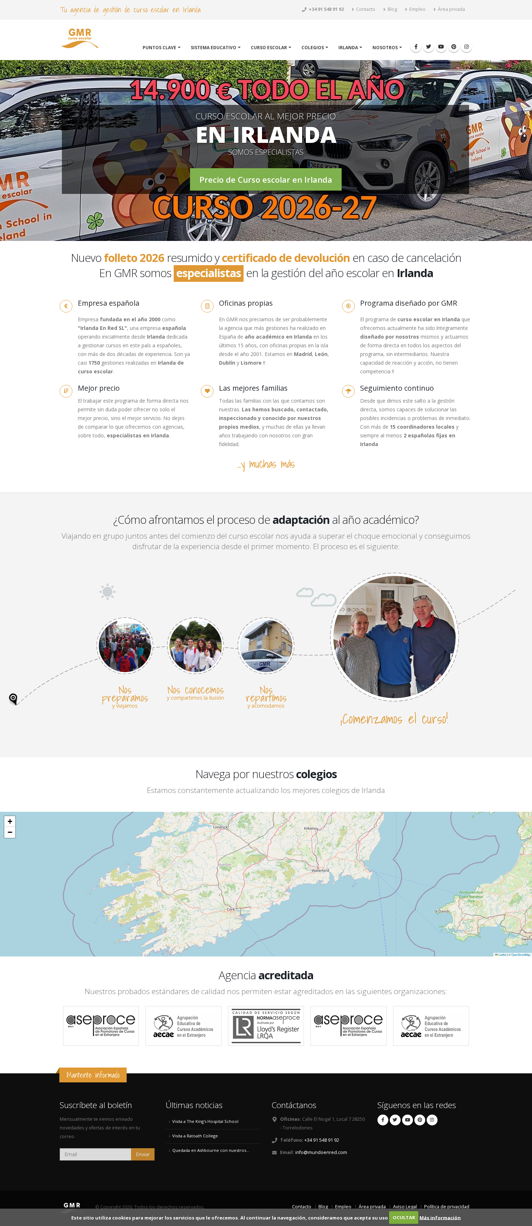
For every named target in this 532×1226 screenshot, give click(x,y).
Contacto (365, 9)
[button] (9, 821)
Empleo (417, 9)
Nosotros (385, 47)
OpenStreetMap (520, 954)
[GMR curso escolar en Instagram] (466, 46)
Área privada (451, 9)
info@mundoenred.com (321, 1152)
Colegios (312, 47)
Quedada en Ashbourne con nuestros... (210, 1150)
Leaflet (502, 954)
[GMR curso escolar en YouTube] (441, 46)
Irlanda (348, 47)
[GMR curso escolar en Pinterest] (453, 46)
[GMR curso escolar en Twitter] (428, 46)
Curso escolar (269, 47)
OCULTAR (404, 1217)
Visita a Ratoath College (195, 1135)
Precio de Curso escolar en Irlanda (265, 179)
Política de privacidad (446, 1207)
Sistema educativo (213, 47)
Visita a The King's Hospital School (205, 1121)
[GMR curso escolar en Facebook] (415, 46)
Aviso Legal (405, 1207)
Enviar (143, 1154)
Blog (392, 9)
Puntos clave (159, 47)
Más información (440, 1217)
